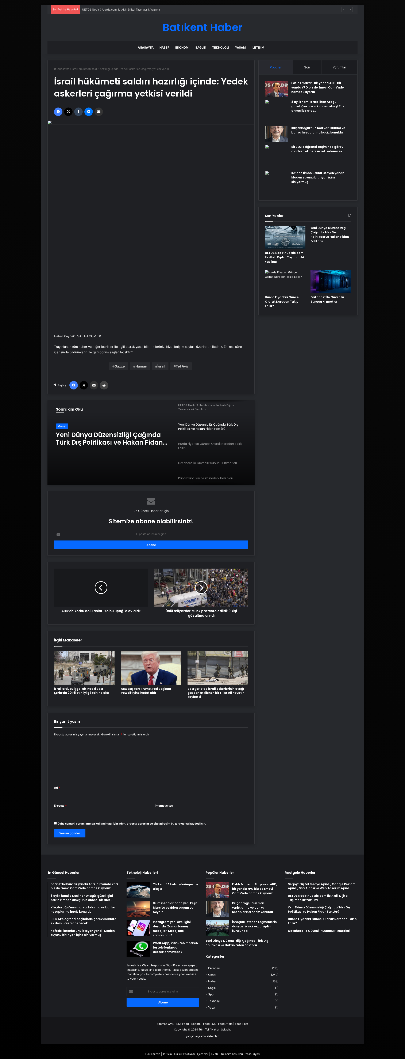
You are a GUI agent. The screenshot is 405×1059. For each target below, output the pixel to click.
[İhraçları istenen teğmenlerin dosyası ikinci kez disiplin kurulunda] (217, 928)
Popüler (276, 67)
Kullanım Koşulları (231, 1054)
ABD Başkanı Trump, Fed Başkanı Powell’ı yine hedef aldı (146, 691)
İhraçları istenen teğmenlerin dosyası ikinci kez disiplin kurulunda (254, 926)
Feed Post (241, 1023)
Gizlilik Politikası (184, 1054)
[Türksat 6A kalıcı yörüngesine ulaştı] (138, 890)
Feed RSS (209, 1023)
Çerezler (202, 1054)
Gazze (120, 366)
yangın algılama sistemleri (202, 1036)
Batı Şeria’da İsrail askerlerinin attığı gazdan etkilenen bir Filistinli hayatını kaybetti (216, 693)
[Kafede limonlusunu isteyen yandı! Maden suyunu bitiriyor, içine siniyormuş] (276, 182)
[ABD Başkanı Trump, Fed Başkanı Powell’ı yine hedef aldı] (151, 668)
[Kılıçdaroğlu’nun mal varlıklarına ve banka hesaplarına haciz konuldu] (276, 134)
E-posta (60, 805)
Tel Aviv (182, 366)
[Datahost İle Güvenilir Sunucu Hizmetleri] (330, 281)
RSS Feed (182, 1023)
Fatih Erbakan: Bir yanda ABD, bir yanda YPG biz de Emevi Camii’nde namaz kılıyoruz (317, 87)
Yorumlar (339, 67)
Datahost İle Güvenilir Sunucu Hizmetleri (327, 299)
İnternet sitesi (164, 805)
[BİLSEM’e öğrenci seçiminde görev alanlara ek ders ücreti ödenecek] (276, 156)
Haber (164, 47)
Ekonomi (182, 47)
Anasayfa (146, 47)
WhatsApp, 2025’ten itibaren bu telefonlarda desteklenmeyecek (175, 947)
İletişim (258, 47)
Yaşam (240, 47)
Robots (196, 1023)
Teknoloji (220, 47)
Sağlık (200, 47)
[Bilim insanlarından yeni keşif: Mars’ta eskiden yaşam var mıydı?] (138, 909)
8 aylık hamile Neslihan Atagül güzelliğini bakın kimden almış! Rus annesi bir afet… (317, 106)
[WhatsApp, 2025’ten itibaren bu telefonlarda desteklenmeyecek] (138, 949)
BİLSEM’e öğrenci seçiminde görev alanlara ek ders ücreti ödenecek (317, 149)
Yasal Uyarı (252, 1054)
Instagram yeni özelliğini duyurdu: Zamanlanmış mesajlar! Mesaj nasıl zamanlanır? (172, 928)
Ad (57, 787)
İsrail (161, 366)
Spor (211, 994)
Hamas (141, 366)
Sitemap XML (165, 1023)
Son (307, 67)
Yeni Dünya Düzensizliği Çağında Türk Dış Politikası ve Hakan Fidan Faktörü (109, 438)
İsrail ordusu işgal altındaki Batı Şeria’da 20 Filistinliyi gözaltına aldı (81, 691)
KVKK (214, 1054)
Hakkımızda (152, 1054)
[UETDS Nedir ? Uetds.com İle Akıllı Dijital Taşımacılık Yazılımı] (285, 237)
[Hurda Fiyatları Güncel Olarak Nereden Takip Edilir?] (285, 281)
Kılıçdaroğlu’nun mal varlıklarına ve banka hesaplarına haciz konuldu (318, 130)
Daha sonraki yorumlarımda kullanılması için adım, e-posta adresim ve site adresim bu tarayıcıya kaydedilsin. (132, 823)
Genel (62, 426)
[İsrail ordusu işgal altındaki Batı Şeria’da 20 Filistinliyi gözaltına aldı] (84, 668)
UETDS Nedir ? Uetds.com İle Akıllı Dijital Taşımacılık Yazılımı (285, 257)
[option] (151, 442)
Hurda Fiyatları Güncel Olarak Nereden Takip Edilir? (282, 301)
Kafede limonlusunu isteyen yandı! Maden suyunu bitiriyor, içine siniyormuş (317, 177)
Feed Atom (225, 1023)
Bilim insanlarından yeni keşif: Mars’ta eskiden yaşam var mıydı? (175, 907)
